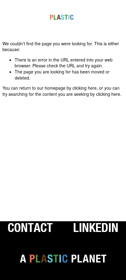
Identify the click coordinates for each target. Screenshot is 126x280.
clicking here (84, 88)
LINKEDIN (95, 227)
